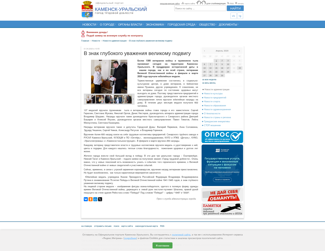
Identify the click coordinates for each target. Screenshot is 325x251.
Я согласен (162, 245)
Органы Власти (130, 24)
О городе (107, 24)
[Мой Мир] (95, 199)
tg (240, 15)
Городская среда (181, 24)
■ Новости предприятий (214, 97)
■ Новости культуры (212, 93)
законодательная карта (146, 225)
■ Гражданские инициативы (216, 121)
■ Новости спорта (211, 101)
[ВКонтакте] (86, 199)
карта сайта (190, 3)
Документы (228, 24)
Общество (207, 24)
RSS (232, 3)
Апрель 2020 (222, 51)
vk (233, 15)
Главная (85, 40)
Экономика (155, 24)
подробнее (130, 238)
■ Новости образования (214, 105)
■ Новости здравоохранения (216, 109)
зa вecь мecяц (208, 82)
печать (241, 3)
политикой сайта (181, 234)
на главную (86, 225)
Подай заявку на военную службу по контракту (114, 35)
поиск (116, 225)
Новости (89, 24)
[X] (100, 199)
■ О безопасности (211, 113)
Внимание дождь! (97, 32)
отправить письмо (103, 225)
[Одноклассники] (91, 199)
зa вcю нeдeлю (209, 79)
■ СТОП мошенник (211, 125)
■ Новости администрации (215, 89)
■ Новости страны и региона (216, 117)
